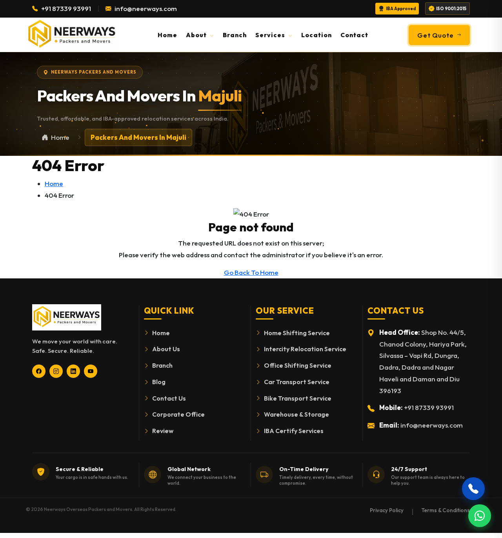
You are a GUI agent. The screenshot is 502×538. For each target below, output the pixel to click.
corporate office (178, 414)
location (316, 35)
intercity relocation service (305, 349)
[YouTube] (90, 371)
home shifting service (297, 333)
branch (235, 35)
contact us (169, 398)
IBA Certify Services (294, 431)
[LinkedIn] (73, 371)
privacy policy (387, 510)
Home (54, 183)
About (197, 35)
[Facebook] (38, 371)
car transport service (296, 382)
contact (354, 35)
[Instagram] (56, 371)
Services (271, 35)
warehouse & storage (296, 414)
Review (162, 431)
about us (166, 349)
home (167, 35)
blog (159, 382)
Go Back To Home (251, 272)
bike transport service (297, 398)
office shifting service (297, 365)
